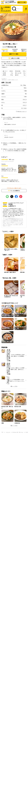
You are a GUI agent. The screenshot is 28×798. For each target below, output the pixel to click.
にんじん (3, 96)
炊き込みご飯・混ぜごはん (17, 432)
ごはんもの (8, 432)
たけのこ (3, 90)
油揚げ (3, 93)
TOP (2, 432)
